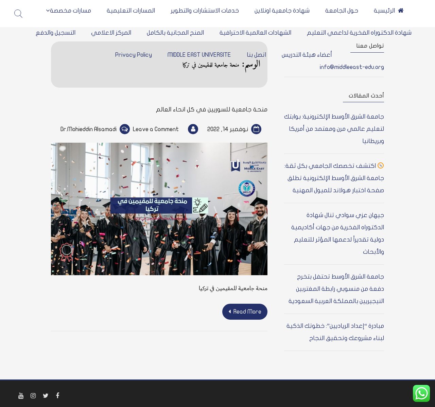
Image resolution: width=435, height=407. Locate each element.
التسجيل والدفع (55, 33)
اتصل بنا (256, 55)
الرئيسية (384, 10)
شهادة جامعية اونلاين (282, 10)
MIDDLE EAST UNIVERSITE (199, 55)
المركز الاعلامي (111, 33)
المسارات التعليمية (131, 10)
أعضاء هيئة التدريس (307, 55)
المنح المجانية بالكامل (175, 33)
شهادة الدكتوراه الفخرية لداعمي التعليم (359, 33)
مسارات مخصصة (70, 10)
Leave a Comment (156, 129)
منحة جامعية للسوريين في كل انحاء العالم (211, 109)
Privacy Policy (133, 55)
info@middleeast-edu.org (352, 67)
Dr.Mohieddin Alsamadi (88, 129)
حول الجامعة (341, 10)
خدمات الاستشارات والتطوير (205, 10)
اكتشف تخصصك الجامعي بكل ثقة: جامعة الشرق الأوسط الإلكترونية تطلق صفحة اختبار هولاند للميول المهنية (334, 178)
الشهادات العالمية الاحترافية (255, 33)
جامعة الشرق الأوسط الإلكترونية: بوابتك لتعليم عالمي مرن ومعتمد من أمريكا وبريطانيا (334, 128)
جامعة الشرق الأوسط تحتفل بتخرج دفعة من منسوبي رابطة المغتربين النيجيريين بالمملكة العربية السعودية (336, 288)
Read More (247, 311)
